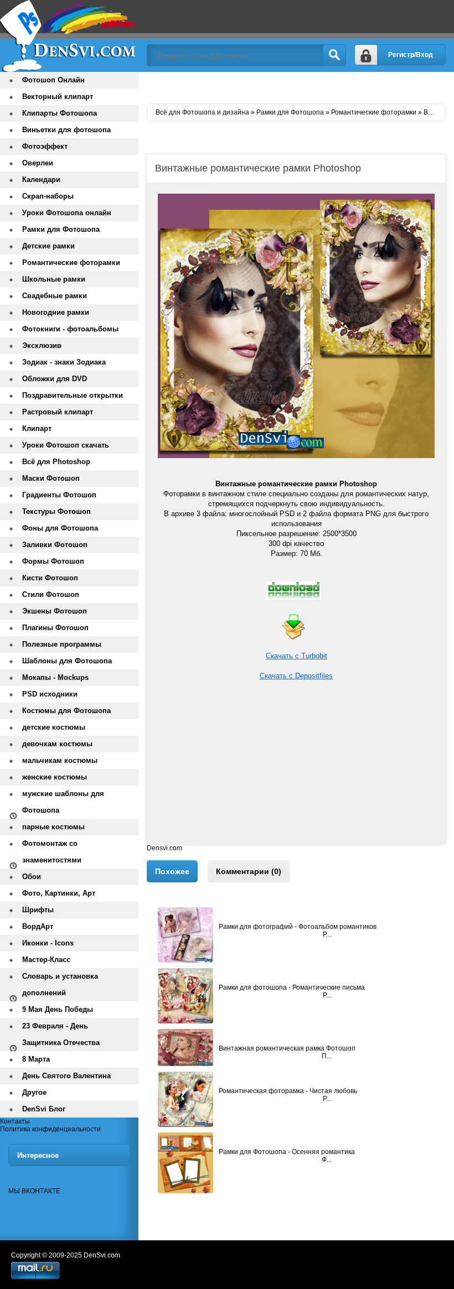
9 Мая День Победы (57, 1009)
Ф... (327, 1159)
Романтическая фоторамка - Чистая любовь (288, 1091)
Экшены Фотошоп (54, 611)
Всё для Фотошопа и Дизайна (69, 36)
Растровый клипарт (57, 412)
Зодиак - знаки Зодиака (64, 362)
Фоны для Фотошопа (60, 528)
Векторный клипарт (57, 96)
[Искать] (334, 55)
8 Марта (36, 1059)
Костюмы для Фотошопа (66, 710)
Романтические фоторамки (71, 262)
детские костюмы (53, 727)
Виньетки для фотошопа (66, 130)
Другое (34, 1092)
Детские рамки (48, 246)
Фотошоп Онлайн (53, 80)
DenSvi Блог (43, 1109)
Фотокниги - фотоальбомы (70, 329)
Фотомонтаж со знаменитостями (51, 851)
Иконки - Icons (48, 943)
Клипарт (36, 428)
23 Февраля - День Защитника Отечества (61, 1034)
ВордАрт (37, 926)
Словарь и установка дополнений (60, 984)
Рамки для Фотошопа (61, 229)
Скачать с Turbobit (296, 656)
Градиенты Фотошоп (59, 495)
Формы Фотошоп (53, 561)
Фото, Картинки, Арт (58, 893)
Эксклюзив (41, 345)
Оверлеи (37, 163)
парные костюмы (53, 827)
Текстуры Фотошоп (56, 511)
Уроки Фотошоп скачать (65, 445)
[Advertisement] (296, 766)
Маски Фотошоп (51, 478)
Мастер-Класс (46, 959)
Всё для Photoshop (56, 462)
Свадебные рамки (54, 296)
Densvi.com (164, 848)
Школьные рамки (53, 279)
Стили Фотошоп (50, 594)
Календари (41, 179)
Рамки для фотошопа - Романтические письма (292, 987)
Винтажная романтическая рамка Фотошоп (287, 1048)
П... (327, 1056)
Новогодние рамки (55, 312)
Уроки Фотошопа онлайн (66, 213)
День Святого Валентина (66, 1076)
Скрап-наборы (48, 196)
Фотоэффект (45, 146)
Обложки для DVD (54, 379)
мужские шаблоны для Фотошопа (63, 801)
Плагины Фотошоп (55, 627)
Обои (31, 876)
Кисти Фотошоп (50, 578)
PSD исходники (50, 694)
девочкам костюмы (57, 744)
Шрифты (38, 910)
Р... (327, 934)
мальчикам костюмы (59, 760)
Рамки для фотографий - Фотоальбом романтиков (297, 927)
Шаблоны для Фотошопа (67, 661)
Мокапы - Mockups (55, 677)
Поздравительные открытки (72, 395)
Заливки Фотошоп (54, 544)
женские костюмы (54, 777)
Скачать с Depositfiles (296, 676)
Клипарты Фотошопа (59, 113)
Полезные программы (61, 644)
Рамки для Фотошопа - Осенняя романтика (287, 1152)
